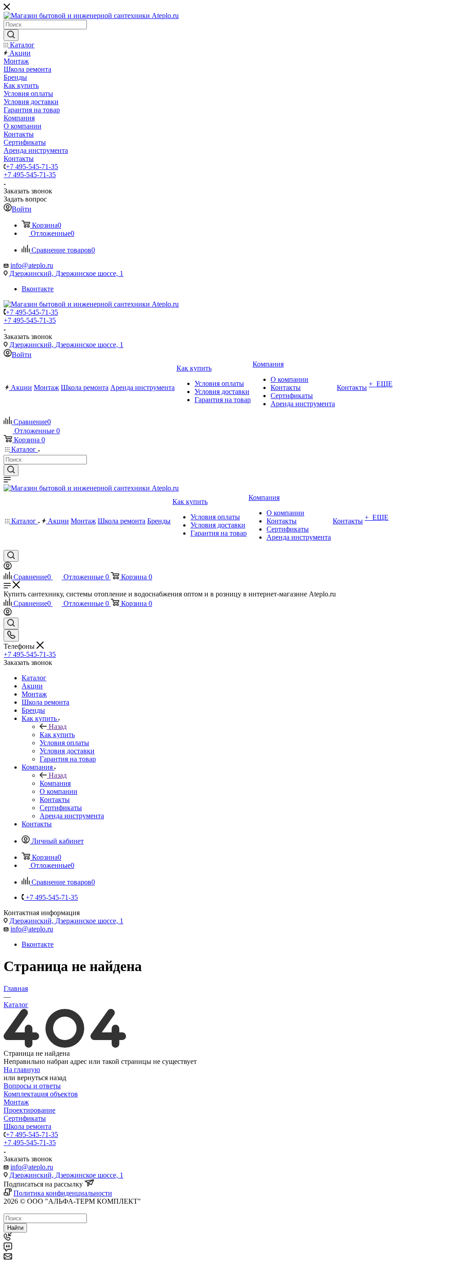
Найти (15, 1227)
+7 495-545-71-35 (32, 166)
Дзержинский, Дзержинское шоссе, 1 (66, 273)
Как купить (57, 734)
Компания (55, 783)
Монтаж (16, 1102)
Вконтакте (38, 289)
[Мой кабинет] (8, 567)
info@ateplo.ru (31, 265)
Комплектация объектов (41, 1094)
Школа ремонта (27, 1126)
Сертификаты (25, 1118)
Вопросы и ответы (32, 1086)
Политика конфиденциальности (63, 1193)
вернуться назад (41, 1078)
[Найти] (11, 35)
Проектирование (29, 1110)
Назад (58, 726)
